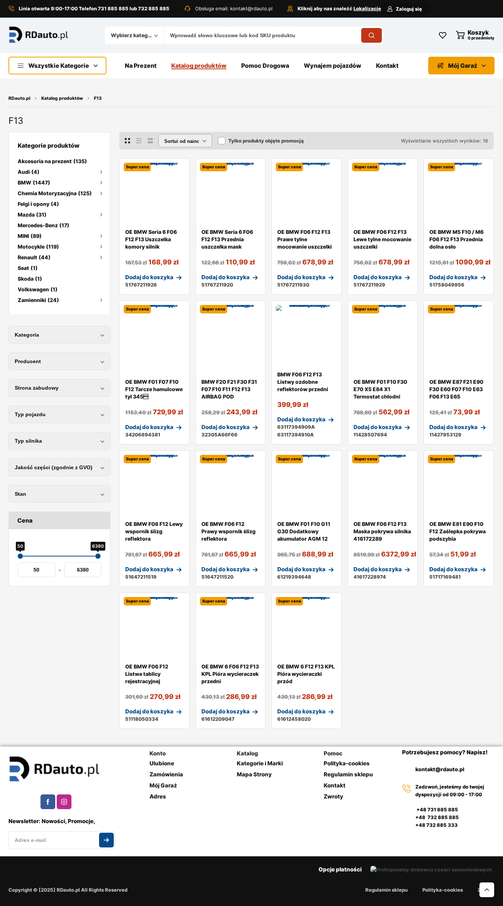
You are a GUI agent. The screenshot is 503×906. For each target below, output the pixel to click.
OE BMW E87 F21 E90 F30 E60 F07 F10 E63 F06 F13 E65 (456, 389)
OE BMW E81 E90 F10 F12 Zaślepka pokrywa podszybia (457, 531)
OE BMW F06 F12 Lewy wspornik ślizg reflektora (154, 531)
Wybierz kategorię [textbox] (132, 35)
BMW (34, 182)
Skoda (30, 278)
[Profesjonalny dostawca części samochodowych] (38, 35)
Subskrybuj (106, 840)
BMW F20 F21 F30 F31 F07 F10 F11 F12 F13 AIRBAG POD (229, 389)
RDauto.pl (19, 98)
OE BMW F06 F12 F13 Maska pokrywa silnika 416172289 (382, 531)
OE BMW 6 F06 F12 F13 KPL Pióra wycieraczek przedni (230, 673)
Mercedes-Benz (43, 225)
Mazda (32, 214)
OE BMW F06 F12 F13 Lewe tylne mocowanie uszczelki (382, 239)
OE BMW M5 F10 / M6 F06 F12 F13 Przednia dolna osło (456, 239)
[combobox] (134, 35)
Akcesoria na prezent (52, 161)
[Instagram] (64, 801)
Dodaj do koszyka (149, 277)
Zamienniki (38, 300)
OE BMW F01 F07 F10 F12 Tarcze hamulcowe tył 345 (154, 389)
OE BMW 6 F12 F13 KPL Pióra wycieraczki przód (306, 673)
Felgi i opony (38, 204)
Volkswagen (37, 289)
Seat (28, 268)
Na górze (486, 889)
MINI (30, 236)
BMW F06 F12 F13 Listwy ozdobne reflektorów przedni (302, 381)
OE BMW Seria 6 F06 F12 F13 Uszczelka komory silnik (151, 239)
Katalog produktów (62, 98)
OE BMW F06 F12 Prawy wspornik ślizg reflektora (228, 531)
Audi (28, 172)
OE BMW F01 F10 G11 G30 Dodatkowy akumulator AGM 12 (303, 531)
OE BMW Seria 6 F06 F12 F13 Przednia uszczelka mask (227, 239)
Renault (34, 257)
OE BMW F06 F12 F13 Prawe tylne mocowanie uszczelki (304, 239)
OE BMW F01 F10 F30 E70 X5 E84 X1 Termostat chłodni (380, 389)
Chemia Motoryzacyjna (55, 193)
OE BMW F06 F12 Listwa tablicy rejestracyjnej (146, 673)
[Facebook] (48, 801)
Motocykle (38, 246)
